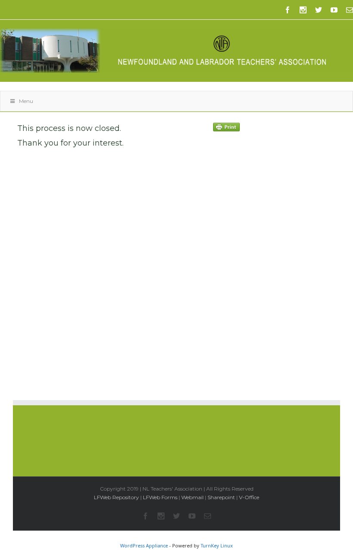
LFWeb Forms (160, 497)
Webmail (192, 497)
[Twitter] (318, 9)
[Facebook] (287, 9)
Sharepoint (221, 497)
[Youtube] (334, 9)
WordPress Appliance (144, 545)
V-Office (249, 497)
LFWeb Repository (116, 497)
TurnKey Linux (217, 545)
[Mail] (349, 9)
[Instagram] (303, 9)
